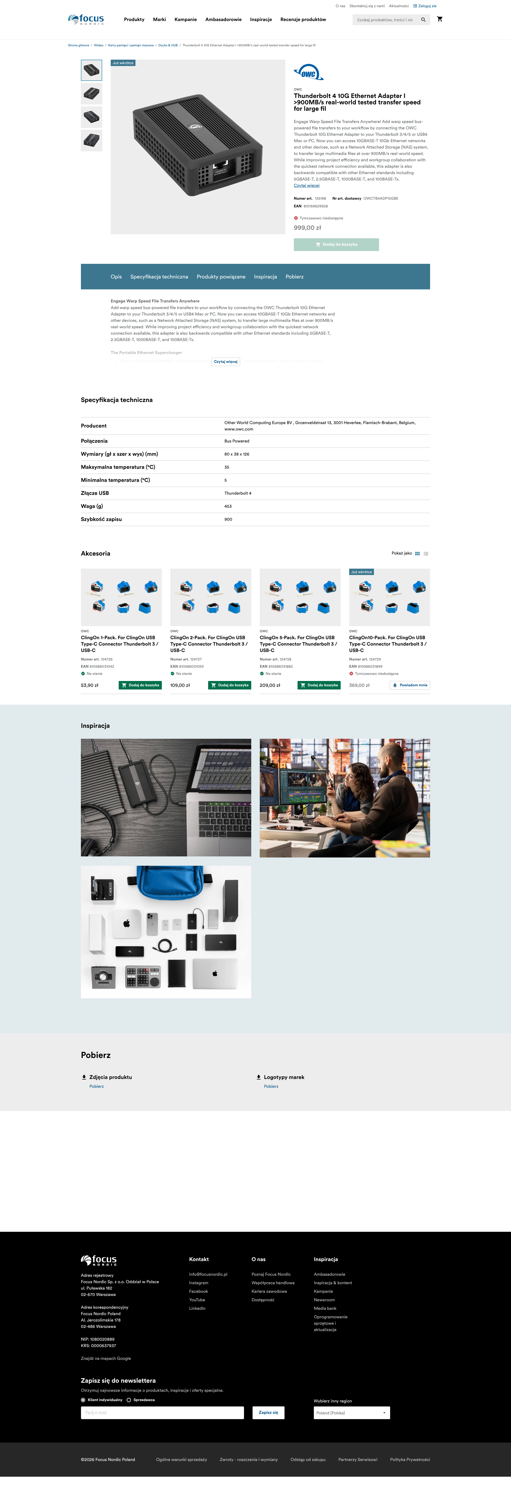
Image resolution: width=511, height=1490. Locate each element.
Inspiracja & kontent (333, 1283)
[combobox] (391, 19)
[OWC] (309, 72)
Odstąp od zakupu (308, 1459)
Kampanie (186, 19)
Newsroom (324, 1300)
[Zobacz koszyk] (439, 19)
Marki (159, 19)
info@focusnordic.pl (208, 1274)
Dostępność (263, 1300)
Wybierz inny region (333, 1401)
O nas (340, 5)
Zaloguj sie (427, 5)
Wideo (99, 45)
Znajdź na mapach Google (106, 1358)
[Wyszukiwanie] (423, 19)
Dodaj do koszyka (340, 245)
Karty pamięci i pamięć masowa (131, 45)
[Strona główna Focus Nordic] (86, 19)
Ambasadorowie (223, 19)
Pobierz (96, 1086)
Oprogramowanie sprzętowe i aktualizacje (330, 1323)
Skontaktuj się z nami (367, 5)
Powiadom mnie (413, 685)
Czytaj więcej (307, 185)
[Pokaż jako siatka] (417, 553)
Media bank (325, 1308)
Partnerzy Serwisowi (358, 1459)
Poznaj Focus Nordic (271, 1274)
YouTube (197, 1300)
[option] (91, 70)
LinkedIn (197, 1308)
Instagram (198, 1283)
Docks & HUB (168, 45)
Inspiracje (261, 19)
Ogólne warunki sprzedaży (181, 1459)
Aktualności (399, 5)
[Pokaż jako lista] (426, 553)
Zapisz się (268, 1413)
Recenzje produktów (303, 19)
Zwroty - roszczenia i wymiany (249, 1459)
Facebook (198, 1291)
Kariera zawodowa (269, 1291)
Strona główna (78, 45)
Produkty (134, 19)
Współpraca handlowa (273, 1283)
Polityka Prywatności (410, 1459)
